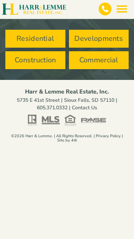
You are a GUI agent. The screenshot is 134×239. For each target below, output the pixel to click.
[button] (121, 9)
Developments (98, 38)
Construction (35, 60)
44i (74, 140)
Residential (35, 38)
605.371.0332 (52, 107)
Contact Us (84, 107)
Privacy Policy (108, 136)
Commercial (98, 60)
